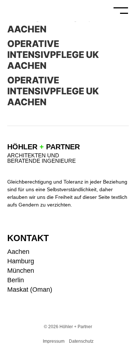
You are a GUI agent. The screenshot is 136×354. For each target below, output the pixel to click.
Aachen (18, 251)
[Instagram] (126, 251)
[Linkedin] (126, 275)
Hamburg (20, 261)
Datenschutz (81, 341)
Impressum (54, 341)
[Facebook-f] (126, 263)
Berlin (15, 280)
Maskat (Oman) (29, 289)
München (20, 270)
